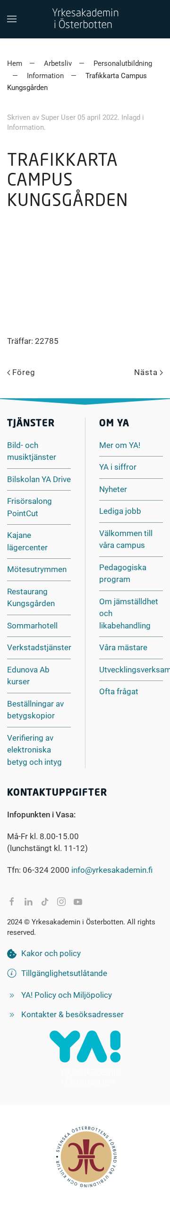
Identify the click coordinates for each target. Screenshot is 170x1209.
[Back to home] (85, 19)
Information (25, 127)
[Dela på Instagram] (61, 901)
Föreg (23, 372)
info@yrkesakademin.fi (112, 870)
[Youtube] (78, 901)
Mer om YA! (119, 445)
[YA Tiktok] (45, 901)
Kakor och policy (51, 953)
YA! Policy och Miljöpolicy (66, 995)
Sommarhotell (32, 625)
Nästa (146, 372)
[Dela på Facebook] (12, 901)
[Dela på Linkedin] (28, 901)
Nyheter (113, 489)
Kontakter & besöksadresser (72, 1014)
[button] (12, 19)
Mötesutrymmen (37, 569)
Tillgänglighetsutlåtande (64, 973)
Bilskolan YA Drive (39, 479)
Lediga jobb (120, 511)
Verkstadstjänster (39, 647)
